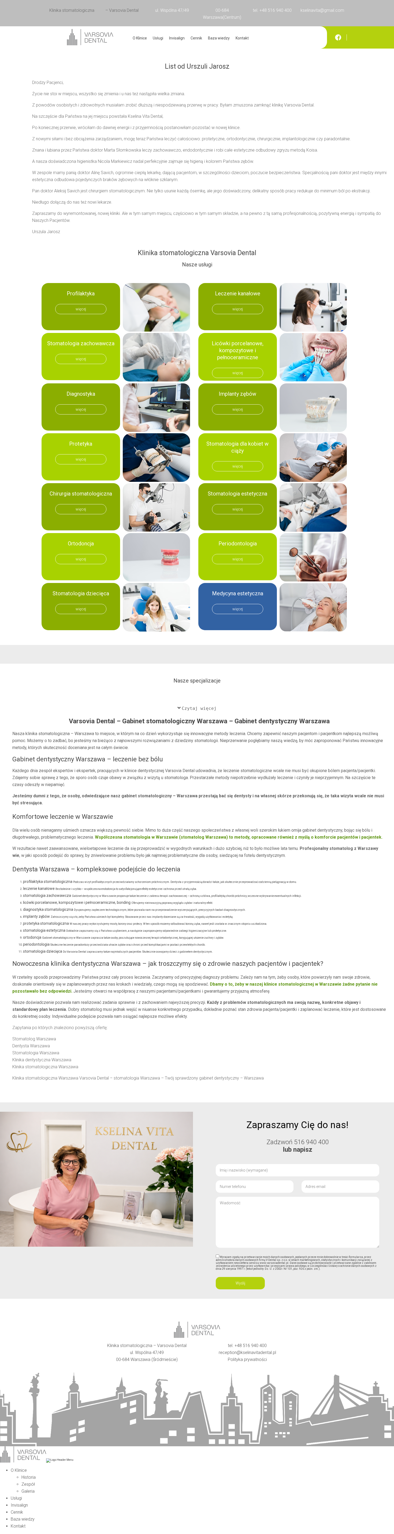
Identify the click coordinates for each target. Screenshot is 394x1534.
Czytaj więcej (199, 708)
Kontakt (242, 38)
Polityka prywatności (247, 1359)
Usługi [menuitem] (16, 1498)
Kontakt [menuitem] (18, 1526)
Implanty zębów (237, 394)
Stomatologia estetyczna (237, 493)
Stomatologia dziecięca (81, 593)
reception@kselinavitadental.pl (247, 1352)
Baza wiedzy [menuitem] (23, 1519)
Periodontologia (237, 543)
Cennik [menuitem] (17, 1512)
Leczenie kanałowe (237, 293)
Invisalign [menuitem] (19, 1505)
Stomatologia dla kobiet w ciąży (237, 447)
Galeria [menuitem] (28, 1491)
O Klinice (140, 38)
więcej (81, 309)
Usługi (158, 38)
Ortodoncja (81, 543)
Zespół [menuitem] (28, 1484)
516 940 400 (311, 1142)
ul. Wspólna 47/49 (172, 10)
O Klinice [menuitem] (19, 1470)
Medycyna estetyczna (237, 593)
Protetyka (80, 444)
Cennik (196, 38)
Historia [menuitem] (28, 1477)
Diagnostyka (80, 394)
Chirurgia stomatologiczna (81, 493)
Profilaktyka (81, 293)
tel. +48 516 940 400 (272, 10)
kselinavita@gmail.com (322, 10)
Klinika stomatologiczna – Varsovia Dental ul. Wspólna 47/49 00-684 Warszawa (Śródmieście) (147, 1352)
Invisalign (177, 38)
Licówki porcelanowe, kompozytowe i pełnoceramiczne (237, 350)
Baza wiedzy (219, 38)
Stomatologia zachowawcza (80, 343)
